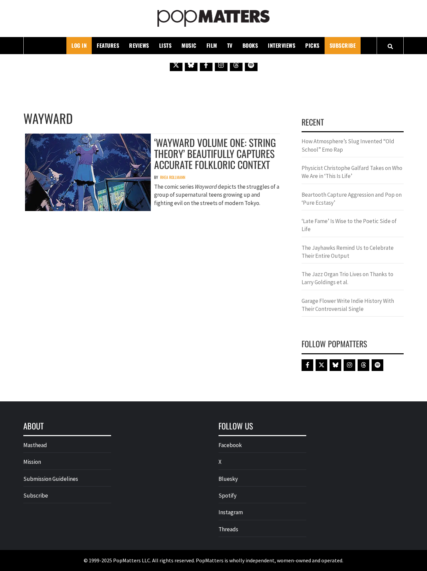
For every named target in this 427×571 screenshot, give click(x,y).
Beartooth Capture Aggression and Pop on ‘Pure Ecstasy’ (352, 198)
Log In (79, 45)
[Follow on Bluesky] (191, 64)
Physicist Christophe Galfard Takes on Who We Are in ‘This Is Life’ (352, 172)
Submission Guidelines (50, 479)
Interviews (281, 45)
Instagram (231, 512)
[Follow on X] (176, 64)
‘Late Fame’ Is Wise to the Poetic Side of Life (349, 225)
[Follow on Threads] (236, 64)
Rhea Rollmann (172, 177)
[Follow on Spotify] (251, 64)
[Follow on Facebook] (206, 64)
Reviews (139, 45)
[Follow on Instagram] (221, 64)
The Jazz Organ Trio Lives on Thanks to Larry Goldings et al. (347, 278)
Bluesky (228, 479)
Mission (32, 461)
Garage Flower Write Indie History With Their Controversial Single (348, 305)
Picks (312, 45)
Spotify (228, 495)
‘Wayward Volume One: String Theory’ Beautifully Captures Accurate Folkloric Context (215, 153)
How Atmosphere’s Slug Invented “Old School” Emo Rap (348, 145)
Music (188, 45)
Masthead (35, 445)
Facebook (230, 445)
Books (250, 45)
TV (230, 45)
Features (108, 45)
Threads (228, 529)
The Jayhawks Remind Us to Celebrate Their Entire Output (348, 251)
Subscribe (343, 45)
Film (211, 45)
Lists (165, 45)
